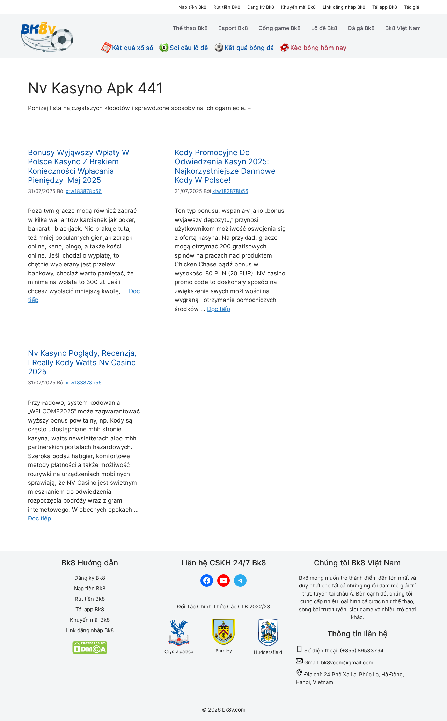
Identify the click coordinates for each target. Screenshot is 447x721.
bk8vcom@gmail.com (347, 662)
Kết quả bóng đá (249, 47)
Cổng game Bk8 (279, 27)
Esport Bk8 (233, 27)
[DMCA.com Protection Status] (89, 652)
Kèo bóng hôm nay (318, 47)
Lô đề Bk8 (324, 27)
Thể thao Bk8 (190, 27)
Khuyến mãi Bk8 (298, 7)
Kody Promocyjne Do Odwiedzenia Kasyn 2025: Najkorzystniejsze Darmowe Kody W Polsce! (225, 166)
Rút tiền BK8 (226, 7)
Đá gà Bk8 (361, 27)
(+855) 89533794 (362, 650)
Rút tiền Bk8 (90, 599)
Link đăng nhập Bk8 (344, 7)
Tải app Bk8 (384, 7)
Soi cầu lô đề (189, 47)
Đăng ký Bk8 (260, 7)
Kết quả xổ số (132, 47)
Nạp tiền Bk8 (192, 7)
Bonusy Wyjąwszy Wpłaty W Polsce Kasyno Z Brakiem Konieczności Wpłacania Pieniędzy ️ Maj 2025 (78, 166)
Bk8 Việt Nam (403, 27)
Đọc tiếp (218, 308)
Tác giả (411, 7)
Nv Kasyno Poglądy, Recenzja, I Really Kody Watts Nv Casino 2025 (82, 362)
